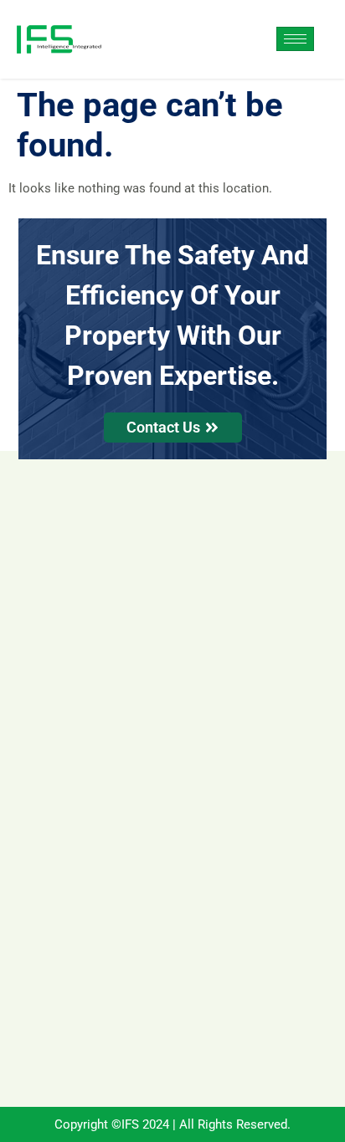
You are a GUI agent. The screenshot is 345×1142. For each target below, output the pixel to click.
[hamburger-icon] (295, 39)
